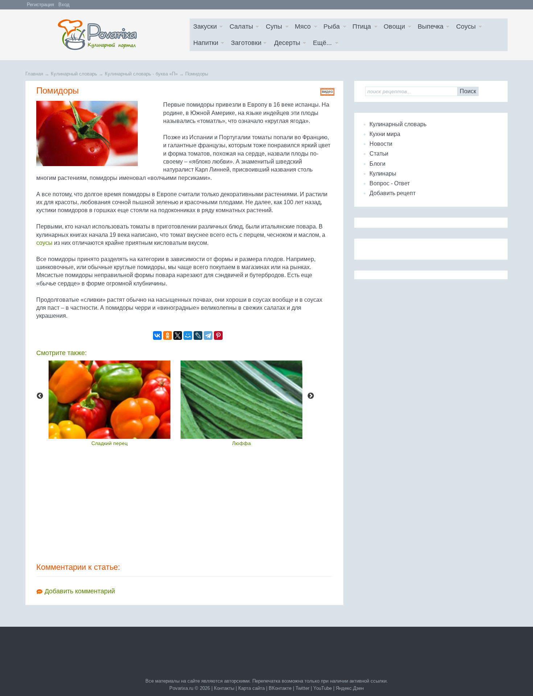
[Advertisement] (184, 504)
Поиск (468, 91)
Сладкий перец (109, 443)
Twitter (302, 688)
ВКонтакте (280, 688)
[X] (177, 335)
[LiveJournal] (198, 335)
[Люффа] (241, 400)
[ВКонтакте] (157, 335)
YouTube (322, 688)
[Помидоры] (98, 133)
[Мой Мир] (187, 335)
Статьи (378, 154)
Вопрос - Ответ (389, 183)
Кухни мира (384, 134)
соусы (44, 243)
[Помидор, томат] (327, 94)
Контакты (224, 688)
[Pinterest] (218, 335)
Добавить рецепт (392, 193)
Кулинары (382, 173)
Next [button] (310, 396)
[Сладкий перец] (109, 400)
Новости (380, 144)
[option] (109, 403)
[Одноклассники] (167, 335)
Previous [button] (40, 396)
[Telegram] (208, 335)
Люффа (241, 443)
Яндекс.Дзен (350, 688)
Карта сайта (251, 688)
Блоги (377, 164)
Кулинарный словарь (397, 124)
